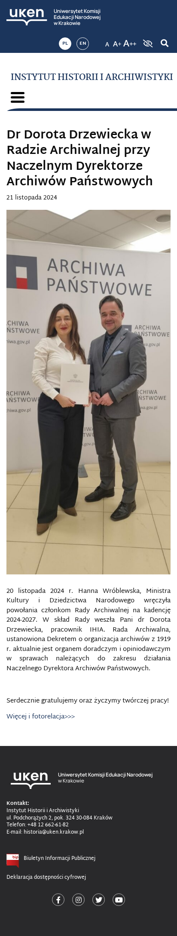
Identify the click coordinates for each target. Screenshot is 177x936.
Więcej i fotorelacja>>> (40, 717)
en (82, 43)
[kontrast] (146, 43)
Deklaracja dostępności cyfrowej (46, 877)
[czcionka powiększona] (117, 40)
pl (65, 43)
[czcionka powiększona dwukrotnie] (129, 40)
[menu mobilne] (17, 97)
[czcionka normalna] (107, 40)
